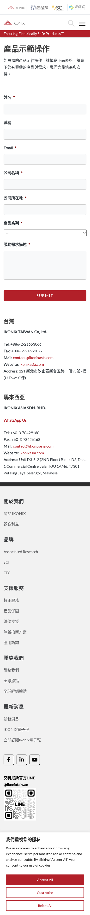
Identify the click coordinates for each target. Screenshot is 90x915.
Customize (45, 893)
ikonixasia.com (31, 364)
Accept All (45, 880)
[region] (45, 873)
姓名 (9, 97)
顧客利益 (11, 524)
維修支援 (11, 621)
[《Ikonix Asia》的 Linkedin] (22, 760)
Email (10, 147)
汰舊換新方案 (15, 632)
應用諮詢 (11, 642)
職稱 (7, 122)
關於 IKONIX (15, 513)
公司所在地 (15, 197)
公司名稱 (13, 172)
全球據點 (11, 680)
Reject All (45, 905)
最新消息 (11, 718)
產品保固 (11, 610)
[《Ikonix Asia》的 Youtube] (35, 760)
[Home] (15, 22)
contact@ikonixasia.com (33, 357)
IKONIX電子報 (16, 729)
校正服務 (11, 600)
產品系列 (13, 223)
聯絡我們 (11, 670)
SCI (6, 562)
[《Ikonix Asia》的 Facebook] (9, 760)
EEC (7, 572)
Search (71, 23)
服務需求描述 (17, 244)
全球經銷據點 (15, 691)
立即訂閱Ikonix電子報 (22, 740)
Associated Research (21, 551)
